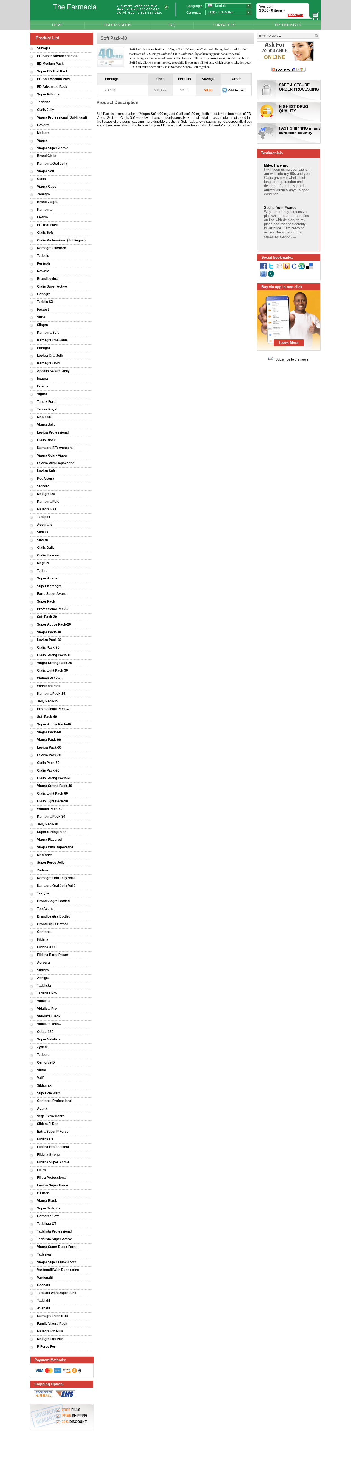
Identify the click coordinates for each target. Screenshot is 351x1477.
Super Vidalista (49, 1039)
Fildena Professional (53, 1147)
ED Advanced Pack (52, 87)
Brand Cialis (46, 156)
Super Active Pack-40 (54, 724)
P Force (43, 1193)
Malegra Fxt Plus (50, 1331)
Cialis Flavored (48, 555)
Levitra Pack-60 (49, 747)
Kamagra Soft (48, 332)
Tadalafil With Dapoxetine (56, 1293)
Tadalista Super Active (54, 1239)
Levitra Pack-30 (49, 640)
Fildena (42, 939)
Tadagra (43, 1055)
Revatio (43, 271)
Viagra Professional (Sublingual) (62, 117)
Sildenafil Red (47, 1124)
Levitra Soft (46, 471)
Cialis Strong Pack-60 (54, 778)
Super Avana (47, 578)
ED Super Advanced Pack (57, 56)
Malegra (43, 133)
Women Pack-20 (50, 678)
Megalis (43, 563)
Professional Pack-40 (53, 709)
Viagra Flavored (49, 840)
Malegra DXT (47, 494)
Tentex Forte (46, 402)
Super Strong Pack (51, 832)
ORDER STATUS (117, 25)
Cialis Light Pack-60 (52, 793)
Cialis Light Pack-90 (52, 801)
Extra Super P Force (53, 1131)
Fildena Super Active (53, 1162)
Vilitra (41, 1070)
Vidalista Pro (47, 1009)
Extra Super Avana (52, 594)
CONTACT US (224, 25)
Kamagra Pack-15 (51, 694)
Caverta (43, 125)
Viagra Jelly (46, 425)
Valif (40, 1078)
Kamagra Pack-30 (51, 816)
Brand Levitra (47, 279)
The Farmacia (75, 7)
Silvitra (42, 540)
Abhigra (43, 978)
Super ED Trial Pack (52, 71)
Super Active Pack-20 (54, 624)
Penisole (43, 263)
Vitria (41, 317)
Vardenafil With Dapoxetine (58, 1270)
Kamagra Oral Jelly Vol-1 (56, 878)
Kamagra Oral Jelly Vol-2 (56, 886)
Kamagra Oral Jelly (52, 163)
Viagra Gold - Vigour (52, 455)
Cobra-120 (45, 1032)
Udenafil (43, 1285)
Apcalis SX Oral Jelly (53, 371)
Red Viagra (45, 478)
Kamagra (44, 210)
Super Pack (46, 601)
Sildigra (43, 970)
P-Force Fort (46, 1347)
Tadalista (44, 986)
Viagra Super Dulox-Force (57, 1247)
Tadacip (43, 256)
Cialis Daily (46, 548)
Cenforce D (46, 1062)
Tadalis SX (45, 302)
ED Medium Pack (50, 64)
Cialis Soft (45, 233)
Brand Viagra (47, 202)
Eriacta (42, 386)
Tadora (42, 571)
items (278, 10)
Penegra (43, 348)
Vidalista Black (48, 1016)
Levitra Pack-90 (49, 755)
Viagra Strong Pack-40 (54, 786)
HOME (57, 25)
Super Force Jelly (50, 863)
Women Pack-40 (50, 809)
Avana (42, 1108)
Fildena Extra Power (52, 955)
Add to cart (236, 90)
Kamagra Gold (48, 363)
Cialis (41, 179)
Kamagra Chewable (52, 340)
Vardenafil (45, 1277)
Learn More (288, 343)
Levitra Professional (53, 432)
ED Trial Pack (47, 225)
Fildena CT (45, 1139)
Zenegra (43, 194)
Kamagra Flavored (51, 248)
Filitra (41, 1170)
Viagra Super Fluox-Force (57, 1262)
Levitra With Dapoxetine (55, 463)
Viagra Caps (46, 187)
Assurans (44, 525)
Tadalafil (43, 1300)
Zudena (43, 870)
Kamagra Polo (48, 501)
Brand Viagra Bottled (53, 901)
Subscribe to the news (291, 359)
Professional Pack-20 (53, 609)
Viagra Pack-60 (49, 732)
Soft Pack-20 (47, 617)
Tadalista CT (46, 1224)
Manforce (44, 855)
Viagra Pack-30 (49, 632)
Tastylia (43, 893)
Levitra (42, 217)
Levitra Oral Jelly (50, 356)
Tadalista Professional (54, 1231)
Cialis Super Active (52, 286)
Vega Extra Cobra (50, 1116)
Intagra (42, 379)
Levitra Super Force (52, 1185)
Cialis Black (46, 440)
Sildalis (42, 532)
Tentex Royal (47, 409)
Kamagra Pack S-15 (52, 1316)
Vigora (42, 394)
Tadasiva (44, 1254)
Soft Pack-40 (47, 717)
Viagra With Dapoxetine (55, 847)
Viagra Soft (45, 171)
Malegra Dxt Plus (50, 1339)
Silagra (42, 325)
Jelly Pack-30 (47, 824)
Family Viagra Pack (52, 1324)
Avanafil (43, 1308)
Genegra (43, 294)
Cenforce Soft (48, 1216)
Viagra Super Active (52, 148)
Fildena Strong (48, 1155)
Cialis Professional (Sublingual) (61, 240)
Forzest (43, 309)
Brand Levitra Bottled (53, 916)
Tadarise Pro (47, 993)
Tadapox (43, 517)
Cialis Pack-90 (48, 770)
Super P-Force (48, 94)
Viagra (42, 140)
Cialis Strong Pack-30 (54, 655)
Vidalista (43, 1001)
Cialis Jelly (45, 110)
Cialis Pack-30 (48, 647)
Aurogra (43, 962)
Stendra (43, 486)
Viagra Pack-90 (49, 740)
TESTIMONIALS (287, 25)
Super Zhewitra (49, 1093)
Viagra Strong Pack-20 (54, 663)
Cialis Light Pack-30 (52, 671)
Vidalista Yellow (49, 1024)
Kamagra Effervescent (55, 448)
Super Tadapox (48, 1208)
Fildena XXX (46, 947)
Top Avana (45, 909)
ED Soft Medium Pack (54, 79)
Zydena (43, 1047)
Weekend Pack (48, 686)
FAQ (172, 25)
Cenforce (44, 932)
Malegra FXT (46, 509)
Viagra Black (47, 1201)
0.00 (264, 10)
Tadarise (43, 102)
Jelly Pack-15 (47, 701)
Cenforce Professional (54, 1101)
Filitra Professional (51, 1178)
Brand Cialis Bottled (52, 924)
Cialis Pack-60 (48, 763)
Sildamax (44, 1085)
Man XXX (44, 417)
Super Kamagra (49, 586)
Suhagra (43, 48)
